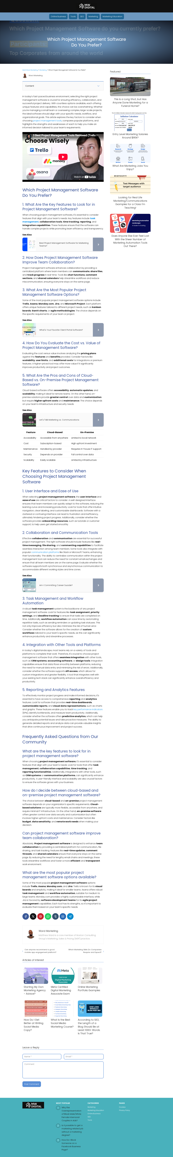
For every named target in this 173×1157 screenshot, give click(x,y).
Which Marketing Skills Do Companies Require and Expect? (84, 951)
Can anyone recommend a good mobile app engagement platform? (40, 951)
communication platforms (45, 552)
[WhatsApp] (48, 916)
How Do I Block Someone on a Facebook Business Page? (71, 1144)
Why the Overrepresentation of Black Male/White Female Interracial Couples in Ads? (71, 1114)
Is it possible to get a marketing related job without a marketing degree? (72, 1130)
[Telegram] (70, 916)
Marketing (93, 16)
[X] (33, 916)
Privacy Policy (124, 1110)
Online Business (58, 16)
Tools (73, 16)
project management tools (47, 120)
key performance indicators (88, 709)
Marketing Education (112, 16)
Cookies (122, 1107)
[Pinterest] (40, 916)
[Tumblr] (55, 916)
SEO (82, 16)
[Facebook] (25, 916)
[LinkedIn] (63, 916)
